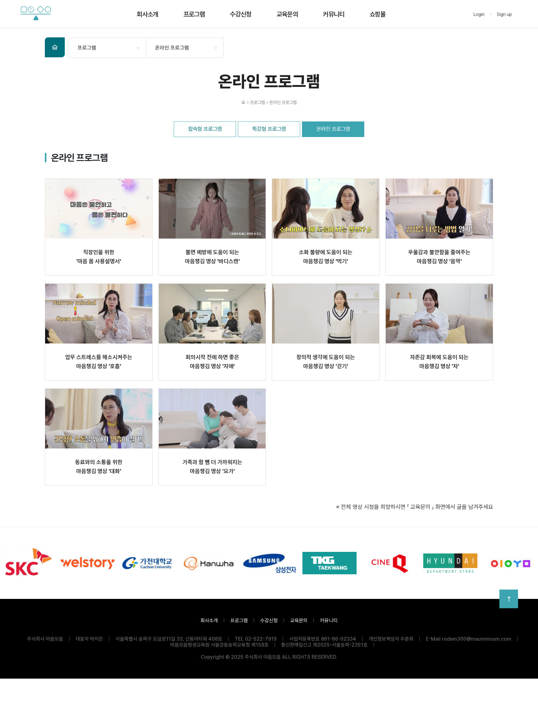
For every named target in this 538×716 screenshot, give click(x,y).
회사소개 (147, 14)
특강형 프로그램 (269, 129)
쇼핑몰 (378, 14)
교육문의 (287, 14)
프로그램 (194, 14)
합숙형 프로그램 (205, 129)
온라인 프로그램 (172, 48)
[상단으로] (508, 599)
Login (479, 14)
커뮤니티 (333, 14)
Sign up (504, 14)
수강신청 (240, 14)
